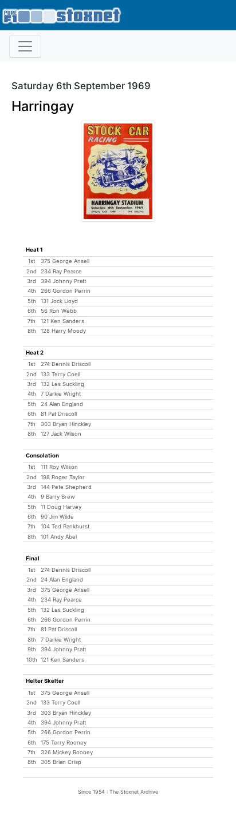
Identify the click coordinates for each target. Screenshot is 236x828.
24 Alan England (62, 404)
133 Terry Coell (60, 374)
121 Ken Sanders (62, 321)
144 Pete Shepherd (66, 487)
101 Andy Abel (59, 537)
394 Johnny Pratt (63, 281)
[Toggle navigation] (25, 46)
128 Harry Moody (63, 331)
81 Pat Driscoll (59, 414)
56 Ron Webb (59, 311)
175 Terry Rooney (63, 742)
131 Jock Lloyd (59, 301)
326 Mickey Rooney (67, 752)
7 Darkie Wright (61, 394)
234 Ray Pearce (61, 271)
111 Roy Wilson (59, 467)
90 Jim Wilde (57, 516)
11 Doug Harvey (61, 507)
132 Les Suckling (62, 384)
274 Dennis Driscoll (66, 364)
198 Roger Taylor (63, 477)
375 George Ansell (65, 261)
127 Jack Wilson (61, 434)
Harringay (42, 106)
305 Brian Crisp (61, 762)
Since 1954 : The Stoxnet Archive (118, 792)
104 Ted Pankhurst (65, 526)
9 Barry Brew (58, 496)
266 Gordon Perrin (66, 291)
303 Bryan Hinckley (66, 424)
